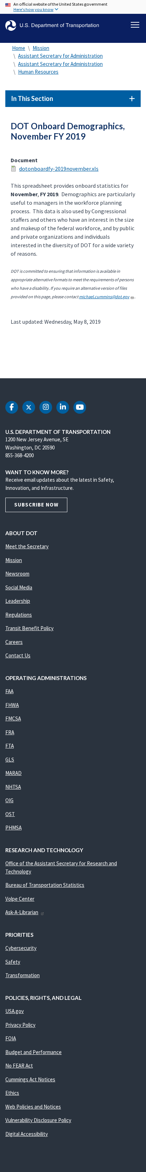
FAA (9, 691)
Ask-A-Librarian (21, 912)
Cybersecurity (20, 948)
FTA (9, 745)
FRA (9, 732)
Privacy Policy (20, 1024)
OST (10, 814)
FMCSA (13, 718)
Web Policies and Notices (33, 1106)
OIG (9, 800)
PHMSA (13, 827)
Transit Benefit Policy (29, 628)
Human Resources (38, 71)
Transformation (22, 975)
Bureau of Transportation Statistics (44, 885)
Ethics (12, 1092)
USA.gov (14, 1011)
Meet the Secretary (27, 546)
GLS (9, 759)
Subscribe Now (36, 504)
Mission (41, 48)
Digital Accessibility (26, 1134)
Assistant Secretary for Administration (60, 55)
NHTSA (13, 786)
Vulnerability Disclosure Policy (38, 1120)
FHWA (12, 705)
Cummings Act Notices (30, 1079)
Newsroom (17, 573)
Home (18, 48)
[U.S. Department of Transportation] (52, 25)
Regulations (18, 614)
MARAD (13, 773)
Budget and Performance (33, 1052)
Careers (14, 642)
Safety (12, 961)
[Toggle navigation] (135, 24)
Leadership (17, 601)
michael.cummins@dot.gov (104, 296)
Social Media (18, 587)
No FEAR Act (19, 1065)
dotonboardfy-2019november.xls (59, 168)
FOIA (10, 1038)
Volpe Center (19, 898)
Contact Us (17, 655)
